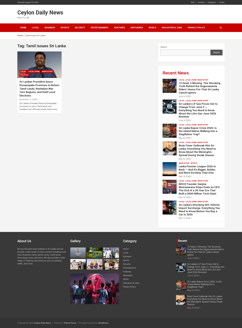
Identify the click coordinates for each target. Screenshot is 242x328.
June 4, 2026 (184, 96)
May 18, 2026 (184, 176)
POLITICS (24, 75)
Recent (182, 240)
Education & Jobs (172, 27)
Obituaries (137, 27)
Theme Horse (70, 323)
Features (119, 27)
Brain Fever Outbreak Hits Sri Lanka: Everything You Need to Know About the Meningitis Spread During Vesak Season (197, 150)
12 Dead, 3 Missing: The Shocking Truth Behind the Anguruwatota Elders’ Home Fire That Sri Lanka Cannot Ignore (199, 87)
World (152, 27)
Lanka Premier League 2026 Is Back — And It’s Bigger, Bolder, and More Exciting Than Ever (197, 169)
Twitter (222, 2)
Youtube (201, 2)
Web (193, 2)
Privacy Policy (196, 27)
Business (50, 27)
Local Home (34, 71)
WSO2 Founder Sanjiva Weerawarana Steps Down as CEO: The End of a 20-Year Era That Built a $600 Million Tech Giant (199, 188)
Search (163, 47)
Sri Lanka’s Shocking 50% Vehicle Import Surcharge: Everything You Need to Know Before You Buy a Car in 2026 (199, 209)
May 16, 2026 (184, 218)
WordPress (103, 323)
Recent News (176, 73)
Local (35, 27)
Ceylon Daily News (40, 12)
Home (23, 27)
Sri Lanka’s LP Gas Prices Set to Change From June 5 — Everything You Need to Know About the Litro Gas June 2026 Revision (198, 110)
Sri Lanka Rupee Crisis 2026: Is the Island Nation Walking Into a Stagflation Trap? (198, 131)
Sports (65, 27)
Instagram (212, 2)
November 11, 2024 (28, 99)
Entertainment (100, 27)
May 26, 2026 (184, 138)
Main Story (47, 71)
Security (80, 27)
